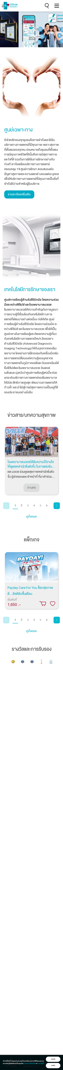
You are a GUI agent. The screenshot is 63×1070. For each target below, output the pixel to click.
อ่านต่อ (31, 487)
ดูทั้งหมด (31, 516)
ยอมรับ (53, 1059)
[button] (25, 44)
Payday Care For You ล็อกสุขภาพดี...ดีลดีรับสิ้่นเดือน (30, 591)
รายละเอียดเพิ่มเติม (19, 194)
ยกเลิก (53, 1065)
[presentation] (4, 29)
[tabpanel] (31, 461)
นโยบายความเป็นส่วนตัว (30, 1063)
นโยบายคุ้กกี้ (41, 1063)
